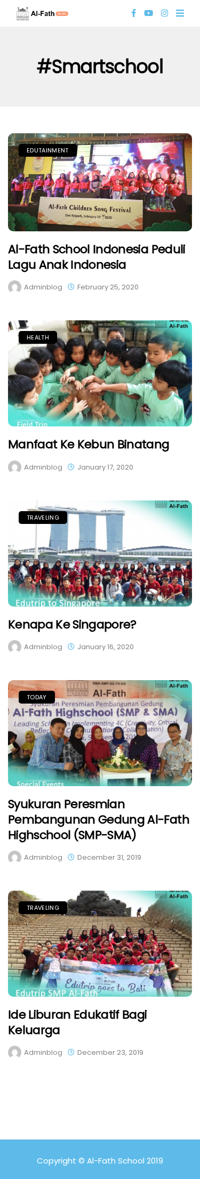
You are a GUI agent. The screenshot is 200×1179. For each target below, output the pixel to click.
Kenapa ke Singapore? (72, 624)
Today (37, 697)
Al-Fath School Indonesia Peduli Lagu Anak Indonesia (97, 257)
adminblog (43, 287)
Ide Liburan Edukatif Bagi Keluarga (77, 1022)
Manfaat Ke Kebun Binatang (89, 444)
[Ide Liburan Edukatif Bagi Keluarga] (100, 944)
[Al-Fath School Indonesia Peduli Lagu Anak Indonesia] (100, 182)
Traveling (43, 517)
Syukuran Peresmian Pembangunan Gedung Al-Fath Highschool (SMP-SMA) (98, 819)
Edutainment (48, 150)
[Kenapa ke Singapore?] (100, 553)
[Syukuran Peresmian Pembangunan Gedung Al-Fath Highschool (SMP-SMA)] (100, 733)
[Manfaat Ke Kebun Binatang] (100, 373)
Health (38, 337)
